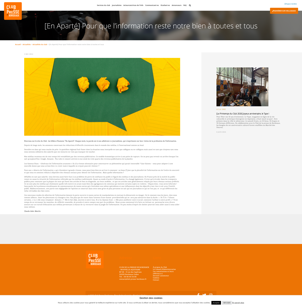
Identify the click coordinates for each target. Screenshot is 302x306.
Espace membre (291, 4)
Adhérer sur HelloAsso (285, 11)
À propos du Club (160, 267)
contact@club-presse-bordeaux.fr (133, 279)
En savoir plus (238, 303)
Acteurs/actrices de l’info (133, 5)
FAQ (185, 5)
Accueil (18, 44)
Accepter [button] (216, 303)
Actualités (27, 44)
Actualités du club (40, 44)
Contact (156, 280)
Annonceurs (176, 5)
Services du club (103, 5)
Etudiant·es (165, 5)
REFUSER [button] (226, 303)
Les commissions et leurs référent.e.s (163, 272)
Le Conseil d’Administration (164, 269)
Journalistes (117, 5)
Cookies (156, 278)
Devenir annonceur (161, 276)
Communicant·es (152, 5)
